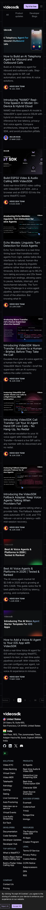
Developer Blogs (34, 15)
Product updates (19, 15)
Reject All (4, 906)
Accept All (17, 906)
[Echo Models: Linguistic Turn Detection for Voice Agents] (23, 226)
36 (35, 700)
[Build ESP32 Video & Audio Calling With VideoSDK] (23, 161)
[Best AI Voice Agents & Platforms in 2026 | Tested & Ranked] (23, 552)
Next (42, 700)
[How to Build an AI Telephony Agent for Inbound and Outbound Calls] (23, 40)
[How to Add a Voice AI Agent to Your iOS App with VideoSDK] (23, 623)
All (7, 14)
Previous (5, 700)
